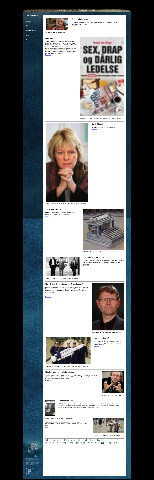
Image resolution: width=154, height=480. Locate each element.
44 (112, 443)
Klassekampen (83, 10)
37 (88, 443)
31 (67, 443)
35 (81, 443)
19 (102, 440)
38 (92, 443)
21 (109, 440)
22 (112, 440)
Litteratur (29, 26)
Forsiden (29, 40)
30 (64, 443)
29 (60, 443)
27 (53, 443)
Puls (93, 10)
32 (71, 443)
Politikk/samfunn (31, 30)
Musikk (28, 21)
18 (99, 440)
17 (95, 440)
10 (71, 440)
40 (98, 443)
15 (88, 440)
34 (78, 443)
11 (74, 440)
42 (105, 443)
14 (85, 440)
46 (119, 443)
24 (119, 440)
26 (50, 443)
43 (109, 443)
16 (92, 440)
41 (102, 443)
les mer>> (74, 26)
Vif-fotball (62, 10)
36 (85, 443)
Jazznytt (71, 10)
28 (57, 443)
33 (74, 443)
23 (116, 440)
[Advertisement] (84, 459)
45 (116, 443)
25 (47, 443)
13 (81, 440)
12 (78, 440)
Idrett (27, 35)
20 (106, 440)
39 (95, 443)
